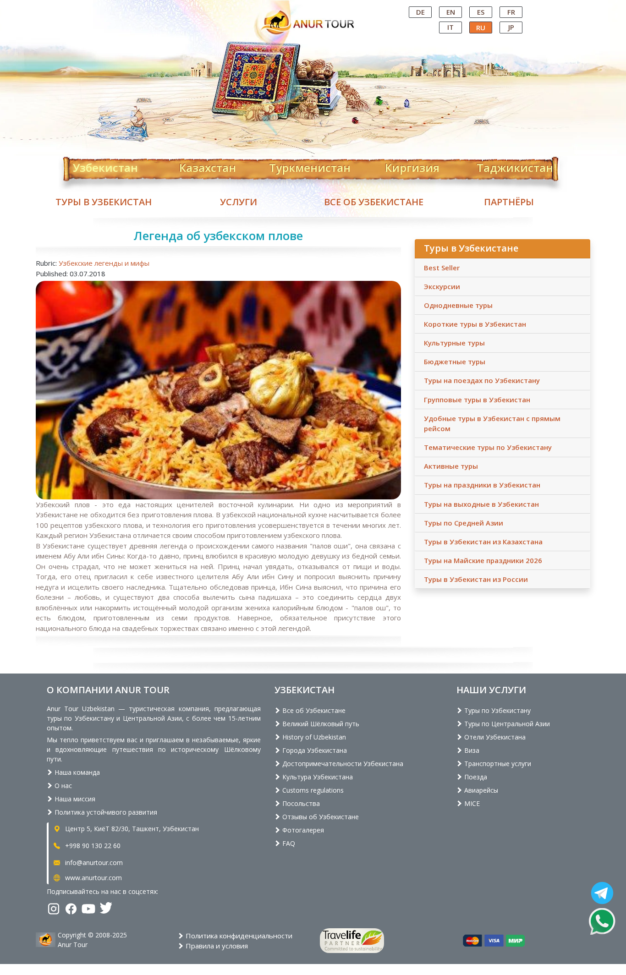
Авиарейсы (480, 790)
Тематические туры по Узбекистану (488, 447)
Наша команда (76, 772)
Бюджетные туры (454, 361)
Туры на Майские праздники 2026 (483, 560)
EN (450, 11)
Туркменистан (310, 166)
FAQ (287, 843)
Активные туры (451, 466)
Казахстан (207, 166)
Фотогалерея (302, 830)
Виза (470, 750)
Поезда (474, 776)
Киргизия (412, 166)
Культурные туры (454, 342)
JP (511, 27)
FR (511, 11)
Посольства (300, 803)
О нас (62, 785)
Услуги (238, 202)
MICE (471, 803)
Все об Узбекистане (373, 202)
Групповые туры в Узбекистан (477, 399)
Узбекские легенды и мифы (104, 263)
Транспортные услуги (496, 763)
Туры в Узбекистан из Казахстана (483, 541)
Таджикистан (515, 166)
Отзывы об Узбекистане (319, 816)
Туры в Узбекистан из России (476, 579)
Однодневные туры (458, 305)
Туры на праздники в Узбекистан (482, 484)
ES (480, 11)
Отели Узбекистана (494, 737)
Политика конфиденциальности (238, 935)
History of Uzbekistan (313, 737)
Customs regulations (312, 790)
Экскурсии (442, 286)
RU (480, 27)
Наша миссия (74, 798)
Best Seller (442, 267)
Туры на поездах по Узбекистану (482, 380)
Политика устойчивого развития (105, 812)
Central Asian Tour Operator (312, 8)
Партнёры (509, 202)
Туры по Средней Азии (463, 522)
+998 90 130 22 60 (92, 845)
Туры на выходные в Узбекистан (481, 504)
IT (450, 27)
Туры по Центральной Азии (506, 723)
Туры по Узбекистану (496, 710)
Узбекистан (105, 166)
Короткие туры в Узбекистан (475, 324)
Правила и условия (216, 945)
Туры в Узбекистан (103, 202)
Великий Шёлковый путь (319, 723)
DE (420, 11)
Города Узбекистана (313, 750)
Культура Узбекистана (316, 776)
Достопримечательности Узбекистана (341, 763)
